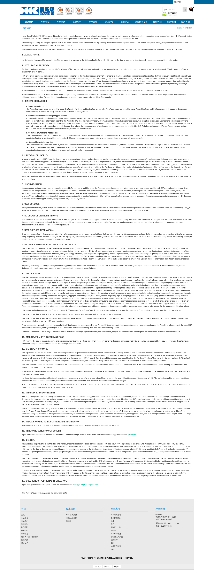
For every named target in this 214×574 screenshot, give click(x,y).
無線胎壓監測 (116, 546)
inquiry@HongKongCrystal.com (85, 485)
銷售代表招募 (141, 22)
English (116, 566)
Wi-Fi (113, 549)
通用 (112, 524)
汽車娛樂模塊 (116, 515)
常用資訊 (24, 527)
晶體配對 (77, 22)
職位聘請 (157, 22)
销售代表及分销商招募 (30, 537)
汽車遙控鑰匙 (116, 534)
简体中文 (97, 566)
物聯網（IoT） (116, 527)
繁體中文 (177, 2)
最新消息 (125, 22)
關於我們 (24, 530)
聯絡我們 (171, 22)
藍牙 (112, 521)
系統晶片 (114, 540)
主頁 (23, 515)
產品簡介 (45, 22)
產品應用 (61, 22)
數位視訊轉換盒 (117, 537)
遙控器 (113, 530)
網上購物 (109, 22)
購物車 (68, 521)
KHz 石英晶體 (71, 515)
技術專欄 (185, 22)
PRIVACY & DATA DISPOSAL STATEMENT (44, 426)
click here (132, 435)
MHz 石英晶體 (71, 518)
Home (179, 28)
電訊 (112, 543)
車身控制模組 (116, 518)
